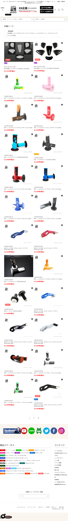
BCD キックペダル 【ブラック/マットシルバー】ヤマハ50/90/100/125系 (18, 342)
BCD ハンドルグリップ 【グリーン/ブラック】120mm (18, 402)
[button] (2, 10)
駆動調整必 (14, 468)
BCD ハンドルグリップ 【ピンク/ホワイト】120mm (47, 98)
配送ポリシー (54, 507)
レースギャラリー (59, 458)
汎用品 (2, 470)
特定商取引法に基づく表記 (58, 508)
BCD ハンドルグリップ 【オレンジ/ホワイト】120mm (48, 279)
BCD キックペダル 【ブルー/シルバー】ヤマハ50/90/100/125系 (16, 248)
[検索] (32, 19)
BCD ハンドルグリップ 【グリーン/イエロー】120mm (18, 98)
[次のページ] (38, 418)
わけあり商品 (2, 455)
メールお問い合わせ (59, 482)
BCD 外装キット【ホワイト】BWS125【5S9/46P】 (17, 68)
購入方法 (56, 470)
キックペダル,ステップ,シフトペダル (24, 33)
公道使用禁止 (2, 458)
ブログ (56, 455)
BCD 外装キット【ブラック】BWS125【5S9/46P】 (47, 68)
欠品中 (41, 473)
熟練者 (2, 460)
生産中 (27, 473)
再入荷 (18, 450)
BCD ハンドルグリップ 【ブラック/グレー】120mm (47, 218)
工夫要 (2, 473)
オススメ (2, 452)
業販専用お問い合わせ (60, 484)
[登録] (47, 496)
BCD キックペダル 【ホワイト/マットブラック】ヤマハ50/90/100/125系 (48, 342)
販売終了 (32, 452)
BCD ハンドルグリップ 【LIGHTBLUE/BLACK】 (16, 157)
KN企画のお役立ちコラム (60, 453)
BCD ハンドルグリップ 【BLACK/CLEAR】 (45, 159)
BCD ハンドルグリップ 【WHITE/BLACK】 (15, 281)
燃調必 (8, 468)
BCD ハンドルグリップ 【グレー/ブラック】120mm (47, 373)
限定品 (17, 452)
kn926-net (23, 507)
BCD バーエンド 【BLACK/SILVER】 (13, 311)
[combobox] (17, 19)
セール (31, 450)
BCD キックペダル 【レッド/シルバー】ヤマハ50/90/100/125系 (46, 248)
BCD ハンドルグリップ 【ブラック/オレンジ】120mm (18, 127)
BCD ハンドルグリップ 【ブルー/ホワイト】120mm (17, 218)
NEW (3, 450)
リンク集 (56, 460)
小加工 (2, 463)
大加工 (22, 463)
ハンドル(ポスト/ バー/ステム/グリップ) (46, 33)
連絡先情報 (61, 507)
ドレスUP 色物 (12, 35)
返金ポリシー (41, 507)
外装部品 (10, 33)
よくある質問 (57, 465)
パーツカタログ (58, 451)
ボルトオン (3, 465)
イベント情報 (57, 463)
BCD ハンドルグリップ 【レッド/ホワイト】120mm (47, 127)
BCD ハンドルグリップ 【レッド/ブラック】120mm (17, 189)
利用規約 (56, 479)
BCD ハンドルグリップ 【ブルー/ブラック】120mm (47, 189)
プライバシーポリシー (60, 472)
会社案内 (56, 467)
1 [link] (29, 418)
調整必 (2, 468)
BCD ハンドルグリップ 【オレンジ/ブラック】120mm (18, 373)
